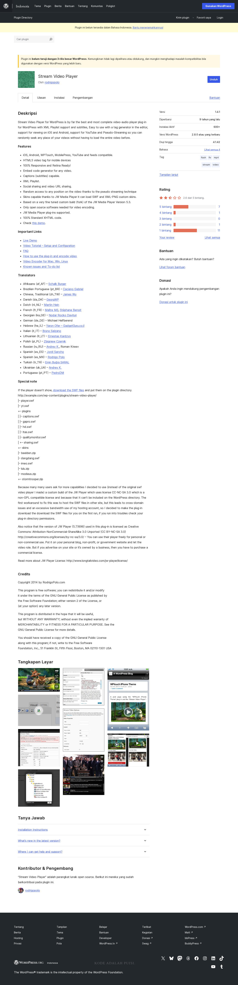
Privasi (17, 943)
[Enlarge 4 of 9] (55, 774)
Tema (60, 932)
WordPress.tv (108, 943)
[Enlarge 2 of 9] (55, 699)
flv (210, 157)
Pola (59, 943)
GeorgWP (53, 299)
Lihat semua (212, 237)
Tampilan (62, 926)
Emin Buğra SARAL (57, 362)
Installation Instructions (33, 829)
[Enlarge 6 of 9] (100, 713)
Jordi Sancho (55, 352)
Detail (25, 97)
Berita (17, 932)
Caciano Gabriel (73, 289)
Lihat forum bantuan (172, 267)
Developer (105, 938)
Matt (189, 932)
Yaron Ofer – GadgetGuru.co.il (65, 325)
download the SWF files (68, 390)
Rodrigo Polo (56, 357)
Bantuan (214, 97)
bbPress (191, 938)
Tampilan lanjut (168, 174)
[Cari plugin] (50, 39)
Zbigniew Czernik (55, 341)
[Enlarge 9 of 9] (144, 738)
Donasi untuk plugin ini (173, 302)
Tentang (19, 926)
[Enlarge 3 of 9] (55, 733)
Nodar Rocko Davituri (63, 315)
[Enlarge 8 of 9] (144, 672)
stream (206, 164)
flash (203, 157)
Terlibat (146, 926)
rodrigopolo (52, 82)
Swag (147, 943)
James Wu (69, 294)
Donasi (147, 938)
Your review (166, 237)
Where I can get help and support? (40, 851)
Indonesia (52, 962)
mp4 (216, 157)
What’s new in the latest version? (39, 840)
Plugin (60, 938)
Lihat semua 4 (212, 149)
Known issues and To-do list (41, 266)
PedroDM (58, 372)
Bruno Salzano (52, 331)
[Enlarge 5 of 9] (100, 672)
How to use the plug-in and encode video (50, 256)
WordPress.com (195, 926)
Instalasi (59, 97)
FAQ (25, 251)
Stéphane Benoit (70, 310)
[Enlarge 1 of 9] (55, 672)
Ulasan (41, 97)
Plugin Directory (23, 17)
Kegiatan (147, 932)
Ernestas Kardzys (59, 336)
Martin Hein (51, 304)
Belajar (103, 926)
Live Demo (30, 240)
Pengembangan (83, 97)
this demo (38, 223)
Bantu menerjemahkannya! (148, 27)
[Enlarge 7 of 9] (100, 759)
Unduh (214, 79)
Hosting (18, 938)
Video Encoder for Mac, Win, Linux (45, 261)
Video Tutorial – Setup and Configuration (49, 245)
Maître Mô (51, 310)
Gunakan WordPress (218, 6)
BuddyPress (193, 943)
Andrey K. (53, 346)
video (216, 164)
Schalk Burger (57, 284)
